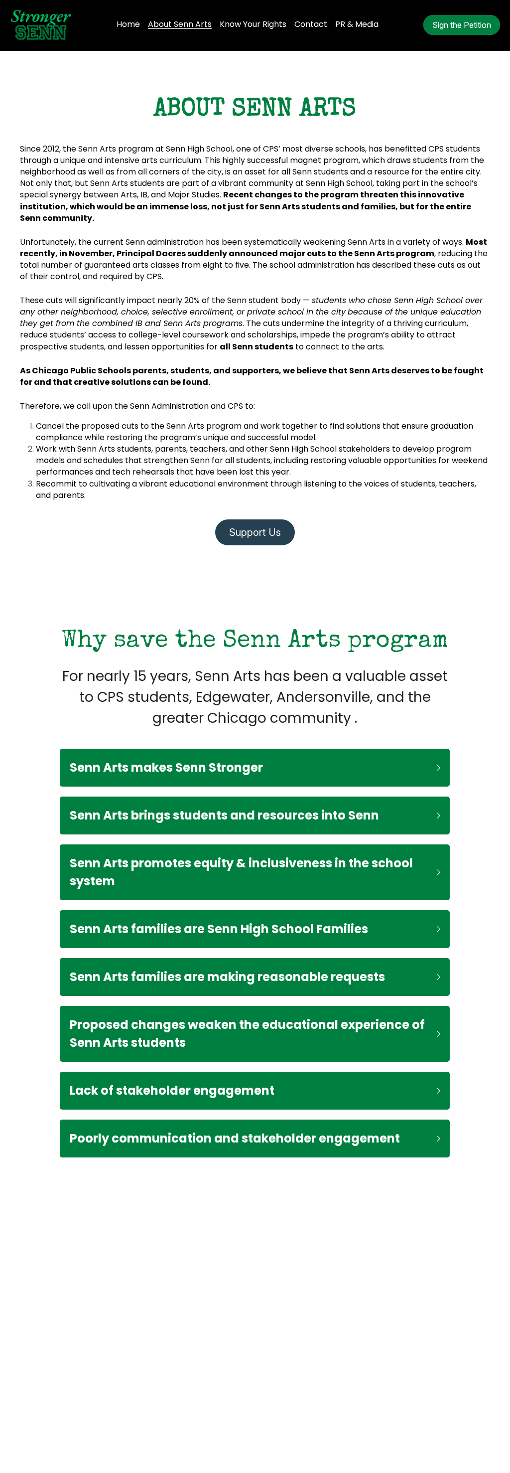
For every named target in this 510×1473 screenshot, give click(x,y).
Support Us (255, 526)
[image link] (41, 24)
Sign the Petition (461, 25)
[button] (255, 756)
